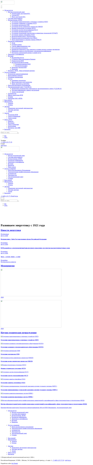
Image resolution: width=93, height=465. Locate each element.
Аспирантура (12, 93)
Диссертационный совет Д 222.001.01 (20, 87)
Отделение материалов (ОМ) (21, 25)
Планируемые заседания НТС (21, 13)
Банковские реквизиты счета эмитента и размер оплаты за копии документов (36, 49)
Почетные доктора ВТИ (19, 67)
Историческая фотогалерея (20, 62)
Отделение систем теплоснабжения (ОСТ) (25, 30)
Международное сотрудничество (22, 82)
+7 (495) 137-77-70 (6, 142)
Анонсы (10, 103)
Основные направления (15, 77)
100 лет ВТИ (44, 407)
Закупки (7, 106)
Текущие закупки (13, 110)
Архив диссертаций (18, 92)
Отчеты (10, 185)
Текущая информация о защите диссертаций (25, 90)
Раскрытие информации (15, 41)
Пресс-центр (8, 119)
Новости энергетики (11, 230)
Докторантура (12, 175)
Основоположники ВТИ (23, 64)
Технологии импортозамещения (18, 74)
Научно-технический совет (16, 12)
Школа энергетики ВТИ (15, 95)
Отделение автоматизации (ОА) (21, 31)
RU (5, 136)
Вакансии (15, 69)
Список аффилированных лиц (21, 46)
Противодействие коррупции (10, 407)
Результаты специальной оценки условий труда (26, 52)
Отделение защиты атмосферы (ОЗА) (23, 35)
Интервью (11, 123)
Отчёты (10, 105)
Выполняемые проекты (15, 75)
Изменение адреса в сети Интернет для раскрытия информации (31, 51)
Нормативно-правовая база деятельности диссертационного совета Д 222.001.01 (37, 88)
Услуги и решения (10, 72)
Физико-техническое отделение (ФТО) (24, 28)
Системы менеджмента (15, 18)
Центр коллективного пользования (22, 427)
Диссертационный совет (15, 177)
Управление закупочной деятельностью (20, 108)
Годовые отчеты (17, 44)
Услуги (10, 79)
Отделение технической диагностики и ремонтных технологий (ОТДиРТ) (35, 33)
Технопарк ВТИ (13, 114)
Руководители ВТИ (18, 61)
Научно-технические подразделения (19, 332)
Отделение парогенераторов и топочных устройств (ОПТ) (30, 21)
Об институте (8, 10)
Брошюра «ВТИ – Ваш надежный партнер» (21, 70)
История (10, 56)
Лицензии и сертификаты (16, 54)
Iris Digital (15, 463)
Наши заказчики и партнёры (20, 83)
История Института (18, 57)
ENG (5, 137)
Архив (10, 111)
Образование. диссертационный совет (60, 407)
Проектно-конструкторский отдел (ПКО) (24, 38)
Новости (10, 121)
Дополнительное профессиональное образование (23, 172)
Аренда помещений (14, 116)
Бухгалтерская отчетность (20, 48)
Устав (13, 43)
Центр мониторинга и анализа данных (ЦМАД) (26, 39)
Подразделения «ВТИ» (15, 20)
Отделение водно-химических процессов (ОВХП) (27, 26)
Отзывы (10, 97)
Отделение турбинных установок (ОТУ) (24, 23)
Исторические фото (21, 66)
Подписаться (5, 234)
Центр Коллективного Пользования (19, 85)
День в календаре (13, 124)
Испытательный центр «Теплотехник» (24, 36)
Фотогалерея (12, 126)
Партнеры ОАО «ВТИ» (15, 98)
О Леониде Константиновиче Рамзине (23, 59)
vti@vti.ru (4, 145)
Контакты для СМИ (14, 128)
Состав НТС (15, 15)
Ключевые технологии (19, 80)
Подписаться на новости (8, 262)
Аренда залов (12, 118)
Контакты (7, 129)
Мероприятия (8, 101)
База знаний (8, 100)
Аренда (6, 113)
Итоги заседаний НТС (19, 17)
